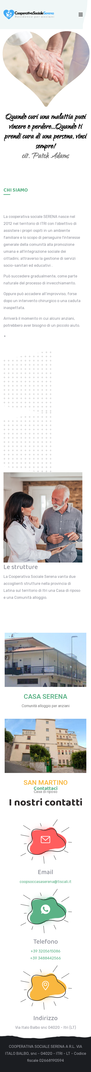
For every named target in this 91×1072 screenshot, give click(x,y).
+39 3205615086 (45, 951)
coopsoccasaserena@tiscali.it (45, 881)
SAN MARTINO (46, 782)
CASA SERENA (45, 696)
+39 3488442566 (45, 958)
